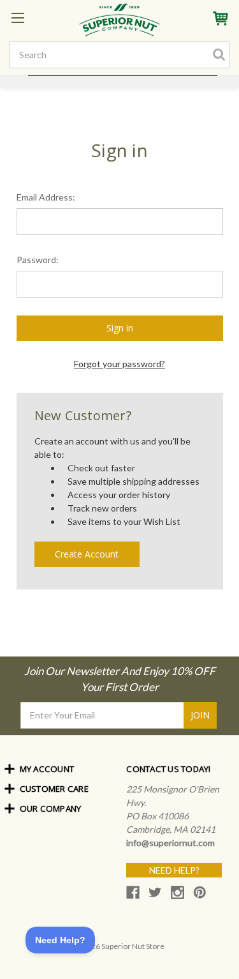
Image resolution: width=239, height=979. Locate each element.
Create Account (87, 554)
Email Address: (46, 197)
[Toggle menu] (17, 17)
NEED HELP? (174, 870)
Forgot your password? (119, 363)
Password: (38, 259)
